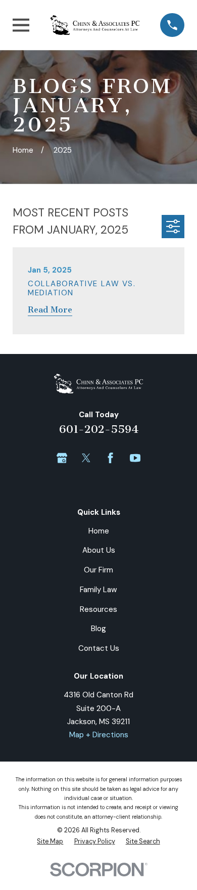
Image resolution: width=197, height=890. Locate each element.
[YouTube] (135, 458)
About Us (98, 550)
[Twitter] (86, 458)
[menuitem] (50, 841)
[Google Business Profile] (62, 458)
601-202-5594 (98, 429)
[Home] (95, 25)
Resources (98, 609)
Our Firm (98, 570)
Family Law (98, 590)
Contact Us (98, 648)
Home (98, 531)
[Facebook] (110, 458)
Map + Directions (98, 735)
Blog (98, 629)
